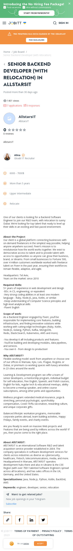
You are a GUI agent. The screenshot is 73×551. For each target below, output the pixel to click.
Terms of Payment (26, 531)
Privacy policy (51, 531)
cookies (26, 543)
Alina (17, 155)
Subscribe (11, 503)
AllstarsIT (27, 116)
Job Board (19, 51)
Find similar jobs (36, 40)
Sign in (63, 23)
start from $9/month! (36, 13)
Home (7, 51)
